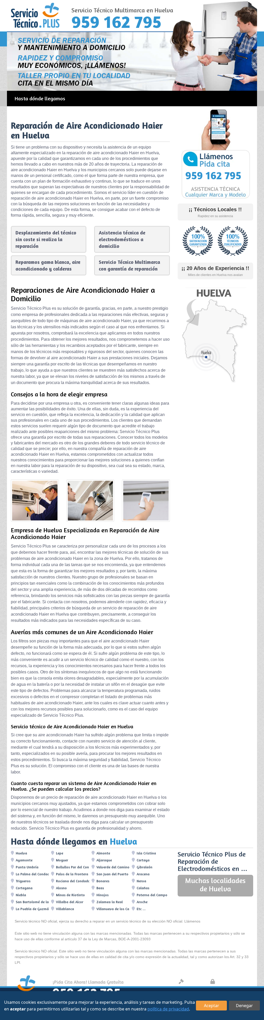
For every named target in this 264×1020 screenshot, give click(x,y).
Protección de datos (234, 982)
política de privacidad (168, 1009)
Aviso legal (195, 982)
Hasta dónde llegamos (40, 98)
